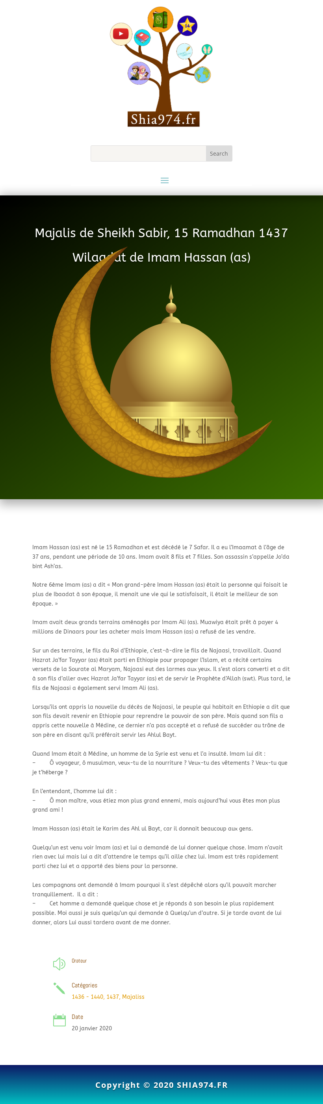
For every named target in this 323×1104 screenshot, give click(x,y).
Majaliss (133, 997)
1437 (112, 997)
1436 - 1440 (87, 997)
